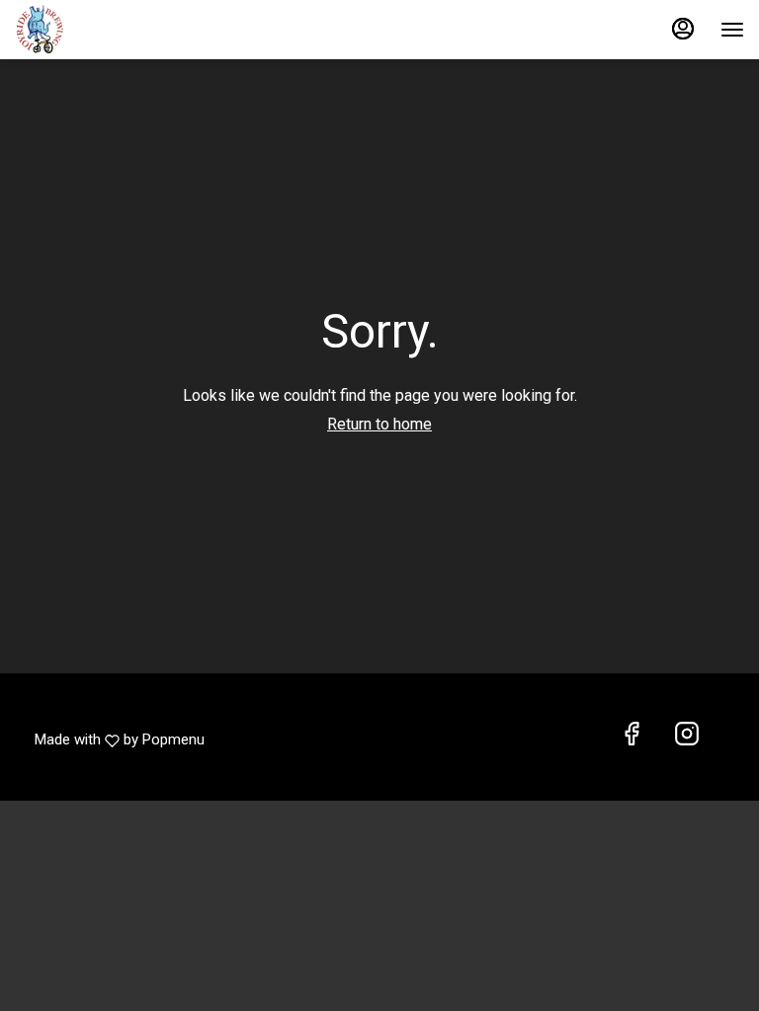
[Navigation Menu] (732, 29)
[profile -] (683, 28)
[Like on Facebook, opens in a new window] (631, 735)
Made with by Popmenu (120, 735)
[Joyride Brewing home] (104, 29)
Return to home (379, 424)
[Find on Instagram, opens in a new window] (687, 735)
